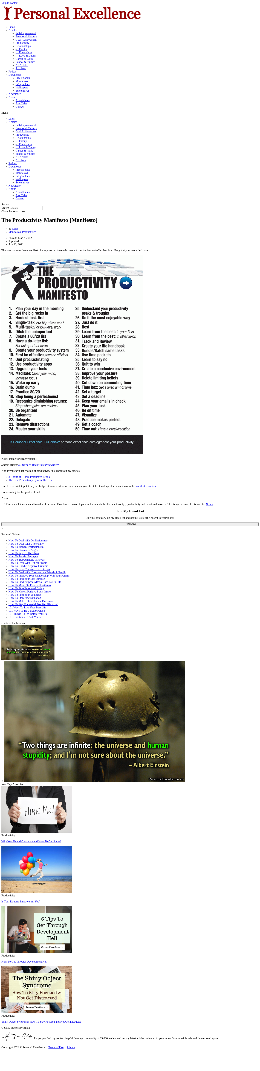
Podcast (12, 71)
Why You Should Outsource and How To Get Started (31, 841)
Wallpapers (22, 87)
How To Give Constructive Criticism (29, 569)
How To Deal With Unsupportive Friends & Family (37, 572)
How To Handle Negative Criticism (28, 565)
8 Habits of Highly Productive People (29, 476)
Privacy (71, 1047)
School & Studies (25, 61)
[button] (130, 112)
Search (5, 207)
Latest (11, 26)
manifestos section (145, 486)
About (12, 97)
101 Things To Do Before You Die (27, 613)
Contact (20, 106)
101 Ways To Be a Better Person (26, 610)
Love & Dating (26, 55)
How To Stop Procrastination (24, 597)
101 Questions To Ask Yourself (25, 617)
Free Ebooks (23, 77)
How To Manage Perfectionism (26, 546)
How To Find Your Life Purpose (26, 578)
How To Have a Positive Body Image (29, 591)
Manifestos (22, 81)
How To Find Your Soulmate (24, 594)
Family (21, 49)
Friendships (24, 52)
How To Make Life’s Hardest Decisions (30, 601)
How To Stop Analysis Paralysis (26, 559)
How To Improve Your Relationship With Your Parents (39, 575)
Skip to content (9, 2)
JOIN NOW (130, 524)
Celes (15, 228)
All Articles (22, 65)
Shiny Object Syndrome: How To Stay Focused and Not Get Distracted (41, 1021)
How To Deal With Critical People (27, 562)
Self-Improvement (26, 33)
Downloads (14, 74)
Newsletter (14, 93)
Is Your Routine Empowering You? (21, 901)
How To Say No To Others (23, 553)
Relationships (23, 45)
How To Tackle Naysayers (23, 556)
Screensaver (22, 90)
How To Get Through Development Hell (24, 961)
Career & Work (24, 58)
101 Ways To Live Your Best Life (27, 607)
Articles (12, 30)
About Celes (23, 100)
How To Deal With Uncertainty (26, 543)
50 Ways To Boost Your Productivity (38, 464)
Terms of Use (55, 1047)
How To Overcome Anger (23, 550)
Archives (21, 68)
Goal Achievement (26, 39)
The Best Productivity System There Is (30, 480)
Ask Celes (21, 103)
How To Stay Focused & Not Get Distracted (33, 604)
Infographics (23, 84)
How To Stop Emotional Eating (26, 588)
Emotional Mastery (26, 36)
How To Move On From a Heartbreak (29, 585)
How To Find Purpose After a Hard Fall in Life (34, 581)
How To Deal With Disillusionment (28, 540)
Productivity (22, 42)
